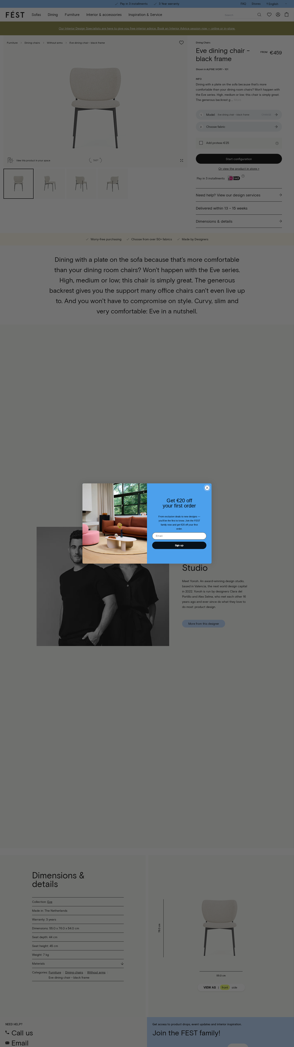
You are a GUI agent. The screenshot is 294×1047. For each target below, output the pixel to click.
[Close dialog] (207, 487)
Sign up (179, 545)
